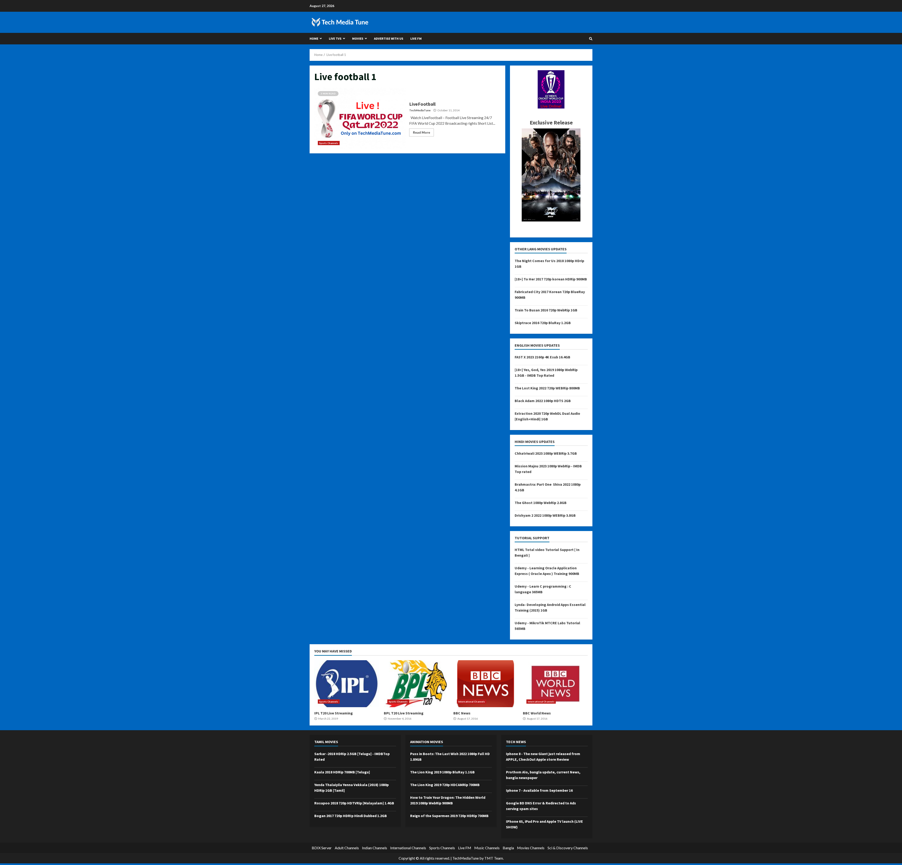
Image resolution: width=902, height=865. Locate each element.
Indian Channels (374, 848)
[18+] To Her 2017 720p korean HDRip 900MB (551, 279)
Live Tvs (335, 38)
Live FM (416, 38)
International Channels (471, 701)
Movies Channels (530, 848)
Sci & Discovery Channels (568, 848)
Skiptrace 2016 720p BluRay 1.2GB (543, 322)
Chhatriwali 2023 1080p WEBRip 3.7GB (546, 453)
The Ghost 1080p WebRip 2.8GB (541, 502)
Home (314, 38)
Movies (357, 38)
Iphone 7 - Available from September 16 (539, 790)
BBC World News (555, 683)
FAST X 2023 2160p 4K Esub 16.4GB (542, 357)
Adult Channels (347, 848)
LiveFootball (360, 118)
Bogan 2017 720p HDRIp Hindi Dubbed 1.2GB (350, 815)
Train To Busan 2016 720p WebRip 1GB (546, 310)
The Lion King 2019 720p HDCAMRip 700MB (445, 784)
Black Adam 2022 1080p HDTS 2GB (543, 400)
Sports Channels (328, 143)
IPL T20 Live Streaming (346, 683)
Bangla (508, 848)
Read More (421, 132)
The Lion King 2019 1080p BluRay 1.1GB (442, 772)
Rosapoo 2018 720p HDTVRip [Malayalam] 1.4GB (354, 803)
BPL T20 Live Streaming (416, 683)
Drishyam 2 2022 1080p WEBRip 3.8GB (545, 515)
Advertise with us (388, 38)
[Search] (590, 38)
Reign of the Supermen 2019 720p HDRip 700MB (449, 815)
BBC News (485, 683)
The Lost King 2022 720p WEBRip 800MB (547, 388)
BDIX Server (322, 848)
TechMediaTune (420, 110)
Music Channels (487, 848)
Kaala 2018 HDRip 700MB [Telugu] (342, 772)
